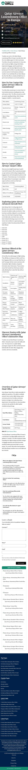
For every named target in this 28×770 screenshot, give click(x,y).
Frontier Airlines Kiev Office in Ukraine (8, 735)
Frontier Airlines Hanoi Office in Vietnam (9, 726)
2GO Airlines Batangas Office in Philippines (10, 664)
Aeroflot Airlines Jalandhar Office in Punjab (10, 672)
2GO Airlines (3, 682)
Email (3, 549)
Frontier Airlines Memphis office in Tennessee (10, 722)
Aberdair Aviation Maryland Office (8, 666)
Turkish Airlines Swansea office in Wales (9, 702)
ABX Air (2, 688)
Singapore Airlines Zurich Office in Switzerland (10, 708)
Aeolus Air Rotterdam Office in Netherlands (10, 675)
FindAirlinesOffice (6, 51)
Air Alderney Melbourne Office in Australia (9, 693)
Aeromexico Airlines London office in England (10, 690)
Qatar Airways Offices (11, 431)
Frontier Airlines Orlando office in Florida (9, 733)
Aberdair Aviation (4, 684)
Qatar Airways (14, 51)
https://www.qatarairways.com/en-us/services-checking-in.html (20, 122)
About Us (13, 758)
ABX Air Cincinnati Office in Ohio (7, 670)
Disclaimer (13, 760)
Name (4, 542)
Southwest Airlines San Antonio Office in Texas (10, 706)
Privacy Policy (13, 763)
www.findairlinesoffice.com (13, 753)
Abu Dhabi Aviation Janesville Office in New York (11, 668)
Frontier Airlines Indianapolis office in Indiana (10, 661)
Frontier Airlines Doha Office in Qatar (8, 724)
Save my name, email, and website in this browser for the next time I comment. (13, 559)
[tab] (26, 4)
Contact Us (13, 766)
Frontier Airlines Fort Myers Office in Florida (10, 729)
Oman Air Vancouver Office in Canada (9, 715)
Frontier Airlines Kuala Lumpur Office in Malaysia (11, 731)
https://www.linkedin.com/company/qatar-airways (20, 152)
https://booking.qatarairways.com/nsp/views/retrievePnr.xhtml (20, 128)
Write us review (6, 42)
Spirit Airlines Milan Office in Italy (7, 704)
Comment (5, 527)
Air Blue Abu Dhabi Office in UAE (7, 695)
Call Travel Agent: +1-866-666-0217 (14, 768)
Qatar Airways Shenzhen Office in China (9, 711)
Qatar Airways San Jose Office (7, 713)
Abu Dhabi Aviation (5, 686)
